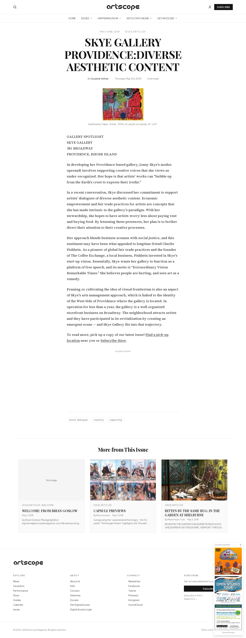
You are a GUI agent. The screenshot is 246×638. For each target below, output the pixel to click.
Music (16, 595)
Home (72, 18)
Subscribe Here (113, 340)
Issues (85, 18)
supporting (116, 419)
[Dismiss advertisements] (240, 545)
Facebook (134, 585)
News (16, 581)
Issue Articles (135, 31)
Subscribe (223, 7)
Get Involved (165, 18)
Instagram (134, 600)
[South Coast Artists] (228, 589)
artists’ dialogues (78, 419)
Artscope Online (138, 18)
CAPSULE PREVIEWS (110, 510)
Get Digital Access (80, 604)
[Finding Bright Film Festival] (228, 561)
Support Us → (190, 599)
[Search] (15, 7)
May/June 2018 (110, 31)
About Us (75, 581)
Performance (20, 590)
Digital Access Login (81, 609)
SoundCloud (135, 604)
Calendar (18, 604)
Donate (74, 600)
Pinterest (133, 595)
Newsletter (134, 581)
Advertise (75, 595)
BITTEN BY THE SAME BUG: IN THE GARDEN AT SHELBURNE (192, 512)
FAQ (72, 585)
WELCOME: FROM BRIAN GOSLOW (49, 510)
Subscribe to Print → (194, 595)
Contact (75, 590)
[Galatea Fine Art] (228, 617)
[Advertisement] (123, 377)
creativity (99, 419)
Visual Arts (18, 585)
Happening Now (108, 18)
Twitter (132, 590)
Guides (17, 600)
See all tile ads (228, 632)
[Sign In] (210, 7)
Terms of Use (207, 630)
